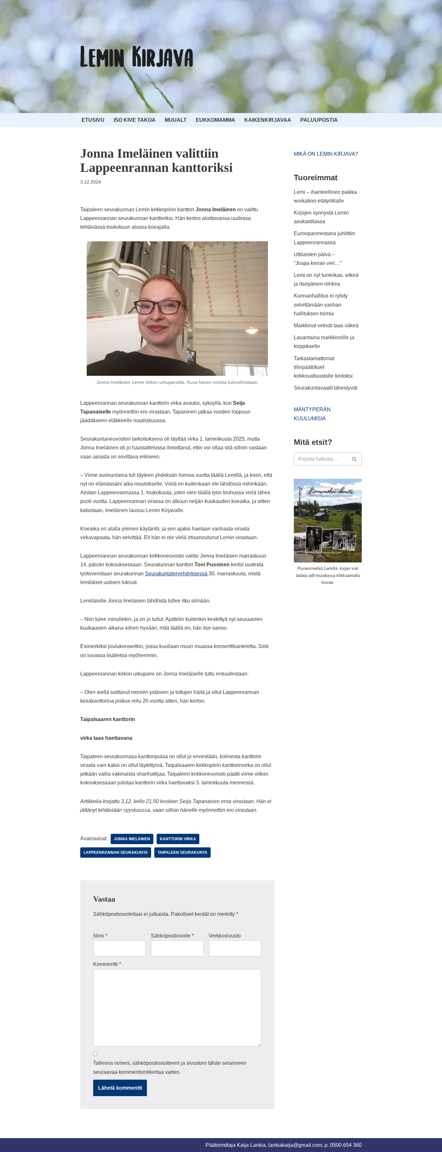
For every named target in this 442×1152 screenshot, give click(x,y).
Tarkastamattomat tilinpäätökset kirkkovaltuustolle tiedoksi (323, 367)
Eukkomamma (215, 120)
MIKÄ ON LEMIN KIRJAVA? (326, 154)
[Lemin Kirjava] (136, 56)
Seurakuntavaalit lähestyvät (325, 388)
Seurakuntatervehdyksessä (177, 573)
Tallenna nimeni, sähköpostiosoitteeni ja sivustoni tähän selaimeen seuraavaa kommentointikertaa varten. (169, 1067)
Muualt (176, 120)
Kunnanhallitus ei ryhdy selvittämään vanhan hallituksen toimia (321, 304)
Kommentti (107, 964)
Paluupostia (319, 120)
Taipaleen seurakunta (182, 852)
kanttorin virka (178, 839)
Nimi (100, 935)
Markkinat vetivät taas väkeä (326, 325)
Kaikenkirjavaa (267, 120)
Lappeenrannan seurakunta (115, 852)
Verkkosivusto (225, 935)
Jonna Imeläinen (132, 839)
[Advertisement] (342, 639)
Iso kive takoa (135, 120)
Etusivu (93, 120)
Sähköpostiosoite (172, 935)
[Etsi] (354, 459)
